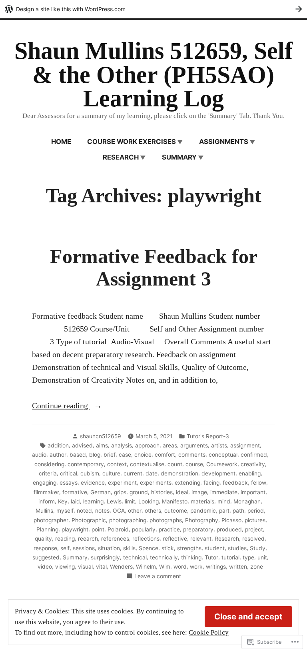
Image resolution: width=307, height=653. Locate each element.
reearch (88, 538)
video (45, 566)
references (115, 538)
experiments (155, 482)
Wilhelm (146, 566)
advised (82, 445)
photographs (166, 520)
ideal (182, 492)
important (253, 492)
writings (216, 566)
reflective (175, 538)
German (100, 492)
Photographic (89, 520)
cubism (89, 473)
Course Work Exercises (131, 142)
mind (223, 501)
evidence (93, 482)
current (133, 473)
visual (85, 566)
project (254, 529)
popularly (143, 529)
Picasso (231, 520)
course (194, 464)
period (255, 510)
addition (58, 445)
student (215, 548)
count (174, 464)
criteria (48, 473)
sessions (84, 548)
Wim (164, 566)
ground (139, 492)
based (78, 454)
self (65, 548)
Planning (47, 529)
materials (202, 501)
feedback (235, 482)
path (238, 510)
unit (262, 557)
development (218, 473)
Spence (148, 548)
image (199, 492)
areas (170, 445)
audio (39, 454)
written (238, 566)
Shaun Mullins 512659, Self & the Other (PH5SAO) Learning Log (153, 75)
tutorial (230, 557)
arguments (194, 445)
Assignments (223, 142)
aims (102, 445)
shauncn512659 (100, 436)
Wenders (121, 566)
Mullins (44, 510)
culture (111, 473)
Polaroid (118, 529)
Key (63, 501)
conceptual (223, 454)
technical (135, 557)
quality (43, 538)
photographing (127, 520)
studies (237, 548)
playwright (75, 529)
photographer (51, 520)
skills (129, 548)
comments (191, 454)
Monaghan (247, 501)
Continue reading (61, 406)
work (196, 566)
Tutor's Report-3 (208, 436)
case (125, 454)
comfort (165, 454)
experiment (122, 482)
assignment (245, 445)
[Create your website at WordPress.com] (153, 9)
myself (65, 510)
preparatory (198, 529)
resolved (253, 538)
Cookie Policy (209, 632)
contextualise (147, 464)
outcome (175, 510)
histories (162, 492)
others (153, 510)
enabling (250, 473)
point (98, 529)
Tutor (211, 557)
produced (229, 529)
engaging (44, 482)
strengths (189, 548)
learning (93, 501)
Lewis (114, 501)
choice (143, 454)
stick (167, 548)
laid (75, 501)
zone (256, 566)
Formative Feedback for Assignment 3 (153, 268)
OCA (119, 510)
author (58, 454)
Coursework (221, 464)
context (117, 464)
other (135, 510)
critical (68, 473)
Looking (148, 501)
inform (46, 501)
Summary (179, 157)
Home (61, 142)
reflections (145, 538)
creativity (253, 464)
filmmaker (46, 492)
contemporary (86, 464)
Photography (201, 520)
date (151, 473)
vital (101, 566)
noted (84, 510)
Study (257, 548)
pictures (255, 520)
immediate (223, 492)
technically (164, 557)
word (180, 566)
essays (69, 482)
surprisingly (105, 557)
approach (147, 445)
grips (120, 492)
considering (49, 464)
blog (94, 454)
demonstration (179, 473)
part (224, 510)
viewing (65, 566)
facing (211, 482)
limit (130, 501)
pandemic (203, 510)
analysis (121, 445)
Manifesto (174, 501)
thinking (191, 557)
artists (219, 445)
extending (187, 482)
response (45, 548)
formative (74, 492)
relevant (200, 538)
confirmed (254, 454)
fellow (258, 482)
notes (102, 510)
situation (109, 548)
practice (169, 529)
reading (65, 538)
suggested (46, 557)
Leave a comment (157, 577)
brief (110, 454)
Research (121, 157)
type (248, 557)
